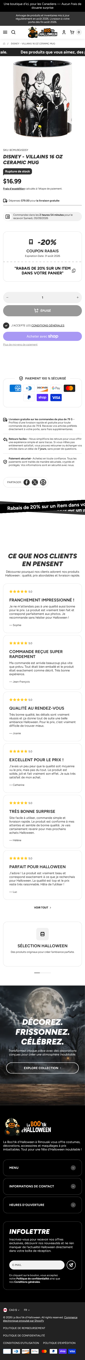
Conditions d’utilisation (21, 1343)
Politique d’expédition (59, 1343)
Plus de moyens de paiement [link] (20, 344)
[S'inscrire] (71, 1265)
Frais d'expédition (14, 188)
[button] (5, 32)
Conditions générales (47, 325)
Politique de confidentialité (24, 1335)
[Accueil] (4, 43)
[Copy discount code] (74, 271)
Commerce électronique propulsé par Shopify (40, 1319)
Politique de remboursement (24, 1328)
